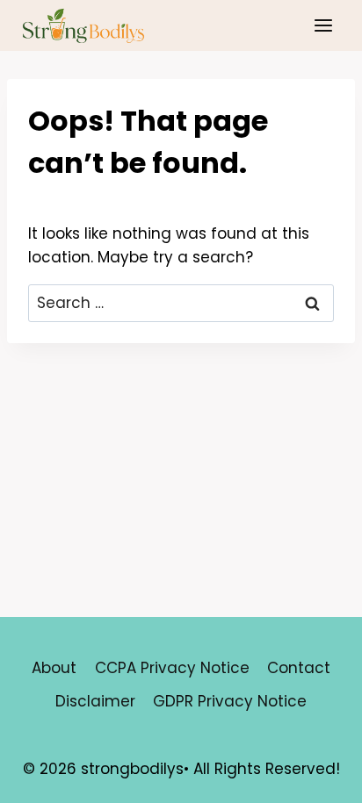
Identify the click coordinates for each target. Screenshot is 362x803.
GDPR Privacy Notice (230, 701)
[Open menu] (323, 25)
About (54, 667)
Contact (298, 667)
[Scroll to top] (318, 776)
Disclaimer (95, 701)
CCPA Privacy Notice (172, 667)
